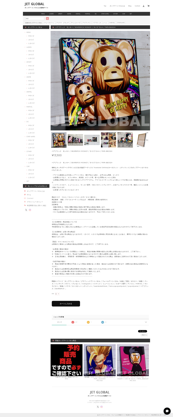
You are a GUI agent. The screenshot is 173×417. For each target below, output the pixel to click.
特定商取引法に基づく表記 (36, 205)
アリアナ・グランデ (62, 23)
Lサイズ (31, 40)
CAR (123, 14)
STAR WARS (105, 14)
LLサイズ (31, 43)
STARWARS (121, 23)
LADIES (51, 14)
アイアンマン (86, 23)
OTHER (115, 14)
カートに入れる (66, 304)
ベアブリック (97, 23)
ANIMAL (78, 14)
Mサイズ (31, 36)
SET (131, 14)
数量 (53, 293)
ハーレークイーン (48, 23)
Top (105, 6)
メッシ (105, 23)
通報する (144, 335)
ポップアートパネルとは (117, 6)
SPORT (60, 14)
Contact (137, 6)
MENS (43, 14)
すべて (59, 322)
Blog (129, 6)
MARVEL (87, 14)
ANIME (69, 14)
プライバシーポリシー (35, 202)
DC (96, 14)
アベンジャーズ (75, 23)
